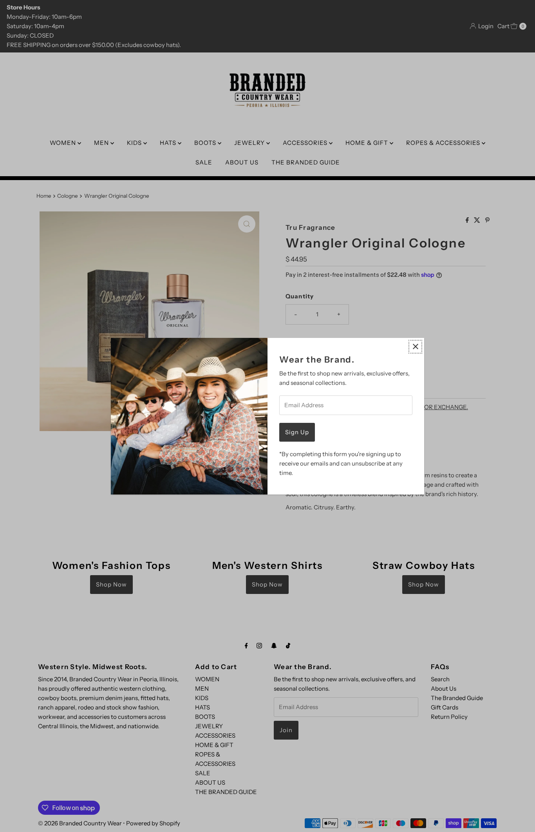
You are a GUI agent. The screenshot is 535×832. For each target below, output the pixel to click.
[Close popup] (415, 347)
